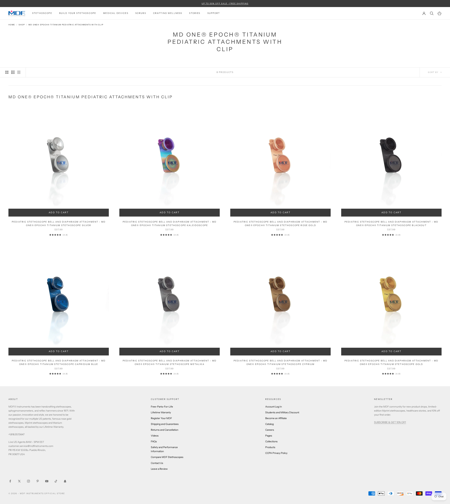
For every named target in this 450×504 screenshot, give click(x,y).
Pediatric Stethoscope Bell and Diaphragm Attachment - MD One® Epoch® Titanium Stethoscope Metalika (169, 362)
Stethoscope (42, 13)
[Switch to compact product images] (18, 72)
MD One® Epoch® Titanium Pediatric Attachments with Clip (65, 25)
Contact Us (157, 463)
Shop (22, 25)
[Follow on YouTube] (47, 481)
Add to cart (63, 213)
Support (213, 13)
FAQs (154, 441)
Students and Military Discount (282, 412)
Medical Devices (115, 13)
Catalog (269, 424)
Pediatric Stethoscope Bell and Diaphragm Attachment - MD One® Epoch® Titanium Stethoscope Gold (391, 362)
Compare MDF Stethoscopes (167, 457)
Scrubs (140, 13)
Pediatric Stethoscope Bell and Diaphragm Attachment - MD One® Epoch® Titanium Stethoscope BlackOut (391, 223)
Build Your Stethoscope (77, 13)
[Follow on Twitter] (19, 481)
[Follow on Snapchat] (65, 481)
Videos (155, 435)
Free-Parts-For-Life (162, 406)
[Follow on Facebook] (10, 481)
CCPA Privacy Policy (276, 453)
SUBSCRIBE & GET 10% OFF (390, 422)
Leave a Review (159, 468)
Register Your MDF (161, 418)
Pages (268, 435)
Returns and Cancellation (164, 429)
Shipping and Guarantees (165, 424)
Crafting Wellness (167, 13)
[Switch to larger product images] (6, 72)
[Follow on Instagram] (28, 481)
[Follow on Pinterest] (37, 481)
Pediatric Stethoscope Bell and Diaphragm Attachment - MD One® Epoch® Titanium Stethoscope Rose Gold (280, 223)
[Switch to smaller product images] (12, 72)
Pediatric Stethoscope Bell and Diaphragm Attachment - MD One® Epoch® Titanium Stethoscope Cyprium (280, 362)
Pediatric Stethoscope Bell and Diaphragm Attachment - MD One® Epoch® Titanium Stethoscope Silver (58, 223)
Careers (269, 429)
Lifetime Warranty (161, 412)
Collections (271, 441)
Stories (194, 13)
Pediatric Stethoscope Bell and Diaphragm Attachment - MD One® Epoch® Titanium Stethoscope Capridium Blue (58, 362)
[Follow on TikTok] (56, 481)
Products (270, 447)
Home (11, 25)
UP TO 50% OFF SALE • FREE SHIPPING (225, 3)
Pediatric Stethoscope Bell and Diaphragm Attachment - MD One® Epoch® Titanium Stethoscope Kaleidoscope (169, 223)
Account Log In (273, 406)
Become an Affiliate (276, 418)
